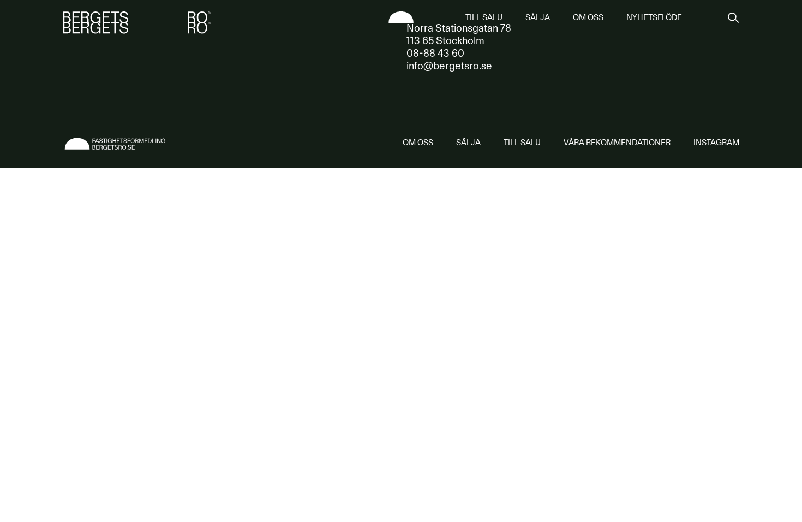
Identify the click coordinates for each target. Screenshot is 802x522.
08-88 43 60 (435, 53)
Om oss (588, 17)
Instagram (716, 142)
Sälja (537, 17)
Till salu (483, 17)
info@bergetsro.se (449, 66)
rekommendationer (617, 142)
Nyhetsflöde (654, 17)
